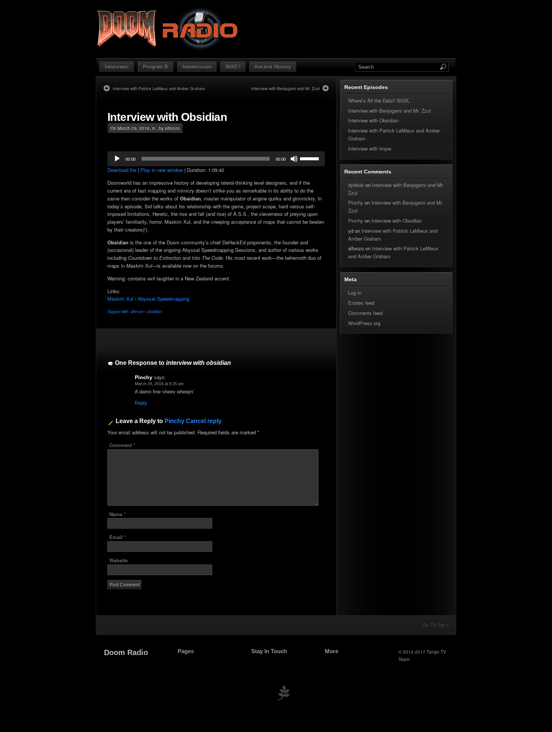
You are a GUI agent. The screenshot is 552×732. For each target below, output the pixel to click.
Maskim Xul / (122, 298)
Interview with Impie (369, 148)
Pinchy (143, 377)
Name (117, 514)
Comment (122, 445)
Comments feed (365, 312)
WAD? (233, 66)
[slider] (310, 158)
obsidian (154, 311)
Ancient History (273, 66)
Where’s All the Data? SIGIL (379, 100)
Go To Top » (435, 624)
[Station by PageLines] (283, 694)
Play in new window (161, 169)
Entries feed (361, 302)
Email (117, 537)
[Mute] (294, 159)
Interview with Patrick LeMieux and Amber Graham (159, 88)
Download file (121, 169)
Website (118, 560)
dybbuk (356, 184)
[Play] (117, 159)
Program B (155, 66)
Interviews (117, 66)
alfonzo (137, 311)
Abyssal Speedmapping (163, 298)
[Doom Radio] (168, 49)
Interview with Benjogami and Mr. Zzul (285, 88)
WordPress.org (364, 323)
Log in (354, 292)
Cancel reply (204, 421)
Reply (141, 403)
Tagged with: (119, 311)
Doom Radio (126, 652)
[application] (216, 158)
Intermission (196, 66)
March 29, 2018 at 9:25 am (159, 383)
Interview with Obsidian (167, 117)
